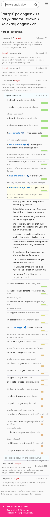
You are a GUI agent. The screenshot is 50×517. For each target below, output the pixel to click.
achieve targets (14, 308)
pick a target (17, 403)
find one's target (17, 175)
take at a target (17, 283)
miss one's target (17, 187)
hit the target (16, 327)
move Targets (37, 348)
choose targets (14, 297)
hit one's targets (38, 334)
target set (22, 140)
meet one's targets (15, 154)
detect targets (17, 396)
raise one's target (18, 414)
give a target (16, 377)
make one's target (28, 359)
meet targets (15, 144)
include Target (13, 439)
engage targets (17, 312)
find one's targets (25, 182)
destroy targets (17, 125)
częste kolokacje (13, 95)
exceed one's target (20, 421)
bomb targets (17, 389)
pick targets (12, 410)
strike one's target (15, 114)
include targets (17, 432)
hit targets (11, 334)
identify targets (16, 118)
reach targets (31, 168)
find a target (39, 182)
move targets (16, 341)
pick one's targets (26, 410)
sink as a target (17, 370)
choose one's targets (19, 290)
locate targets (17, 382)
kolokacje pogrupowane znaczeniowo (23, 458)
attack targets (16, 100)
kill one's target (17, 443)
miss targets (19, 197)
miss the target (30, 194)
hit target (19, 337)
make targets (13, 359)
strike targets (15, 107)
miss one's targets (15, 194)
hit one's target (23, 334)
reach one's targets (15, 168)
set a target (12, 140)
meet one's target (32, 154)
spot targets (16, 450)
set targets (14, 133)
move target (24, 348)
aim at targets (17, 363)
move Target (13, 348)
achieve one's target (20, 301)
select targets (17, 319)
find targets (12, 182)
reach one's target (18, 161)
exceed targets (14, 428)
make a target (17, 352)
